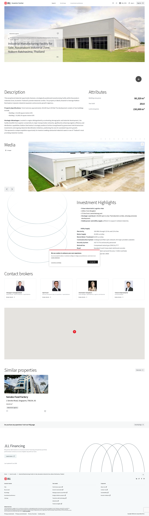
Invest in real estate (57, 489)
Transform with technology (59, 498)
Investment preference (9, 495)
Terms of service (32, 514)
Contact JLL (103, 489)
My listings (6, 492)
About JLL (103, 487)
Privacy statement (9, 514)
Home (5, 474)
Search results (13, 474)
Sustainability (104, 492)
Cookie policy (41, 514)
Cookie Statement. (55, 257)
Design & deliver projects (58, 495)
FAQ (5, 487)
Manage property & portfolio (59, 492)
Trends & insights (57, 503)
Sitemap (6, 498)
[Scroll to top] (143, 474)
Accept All (92, 262)
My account (7, 489)
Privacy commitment (21, 514)
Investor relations (105, 495)
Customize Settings (56, 262)
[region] (74, 258)
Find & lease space (57, 487)
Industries (55, 501)
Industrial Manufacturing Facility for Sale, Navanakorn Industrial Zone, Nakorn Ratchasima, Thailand (41, 474)
